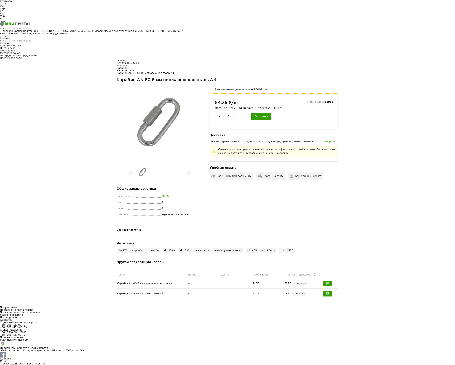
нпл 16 (155, 251)
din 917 (122, 251)
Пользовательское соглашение (20, 312)
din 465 (252, 251)
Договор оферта (10, 317)
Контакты (6, 1)
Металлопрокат (10, 53)
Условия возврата (11, 315)
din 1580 (169, 251)
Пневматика (7, 48)
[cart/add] (327, 283)
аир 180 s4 (138, 251)
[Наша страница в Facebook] (227, 355)
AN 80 (165, 196)
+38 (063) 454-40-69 (78, 31)
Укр (2, 9)
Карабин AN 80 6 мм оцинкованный (140, 294)
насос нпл (202, 251)
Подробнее (331, 142)
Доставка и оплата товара (16, 310)
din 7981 (185, 251)
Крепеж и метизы (11, 46)
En (1, 11)
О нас (3, 4)
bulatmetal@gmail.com (14, 340)
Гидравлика (7, 51)
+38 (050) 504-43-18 (146, 31)
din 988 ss (268, 251)
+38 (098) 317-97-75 (52, 31)
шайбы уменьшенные (228, 251)
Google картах (39, 348)
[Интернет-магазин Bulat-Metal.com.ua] (227, 23)
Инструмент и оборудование (18, 56)
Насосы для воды (11, 58)
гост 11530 (286, 251)
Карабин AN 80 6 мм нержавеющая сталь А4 (145, 283)
